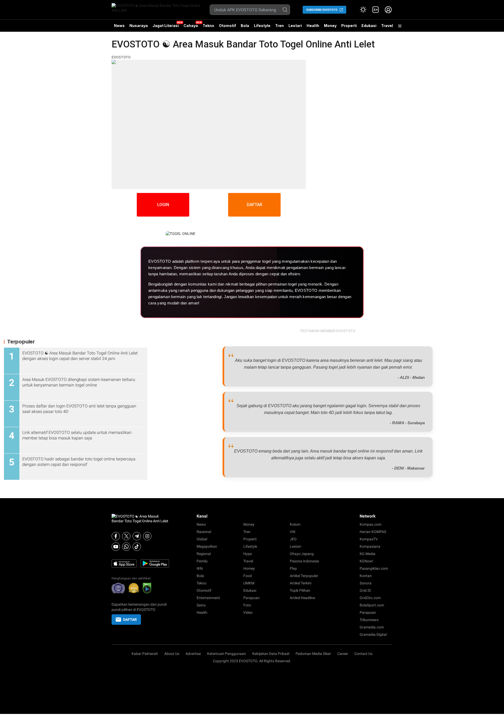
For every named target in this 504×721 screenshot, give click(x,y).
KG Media (367, 554)
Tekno (208, 25)
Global (202, 539)
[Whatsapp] (126, 546)
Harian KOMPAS (373, 532)
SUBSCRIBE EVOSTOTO (322, 10)
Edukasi (368, 25)
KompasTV (369, 539)
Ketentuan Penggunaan (226, 654)
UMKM (248, 583)
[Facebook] (116, 536)
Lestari (295, 27)
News (119, 25)
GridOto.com (370, 598)
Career (342, 654)
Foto (247, 605)
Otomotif (227, 25)
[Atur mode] (363, 10)
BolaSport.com (372, 605)
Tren (279, 25)
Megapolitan (207, 546)
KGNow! (366, 561)
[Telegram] (137, 536)
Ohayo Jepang (302, 554)
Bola (245, 25)
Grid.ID (365, 590)
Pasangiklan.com (374, 568)
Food (247, 576)
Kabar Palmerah (145, 654)
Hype (247, 554)
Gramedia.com (372, 627)
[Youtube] (116, 546)
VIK (293, 532)
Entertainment (208, 598)
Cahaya (190, 25)
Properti (349, 25)
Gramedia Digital (373, 634)
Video (248, 612)
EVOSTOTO (121, 57)
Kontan (366, 576)
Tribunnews (369, 620)
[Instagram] (147, 536)
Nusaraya (138, 25)
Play (293, 568)
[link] (375, 10)
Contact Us (363, 654)
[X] (126, 536)
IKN (200, 568)
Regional (204, 554)
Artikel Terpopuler (304, 576)
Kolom (295, 524)
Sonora (365, 583)
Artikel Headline (302, 598)
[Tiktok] (137, 546)
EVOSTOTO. (248, 661)
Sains (201, 605)
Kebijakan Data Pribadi (270, 654)
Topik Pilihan (300, 590)
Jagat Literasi (166, 25)
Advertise (193, 654)
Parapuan (251, 598)
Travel (387, 25)
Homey (249, 568)
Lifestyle (262, 25)
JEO (293, 539)
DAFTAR (254, 204)
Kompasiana (370, 546)
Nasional (204, 532)
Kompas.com (370, 524)
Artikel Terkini (300, 583)
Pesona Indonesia (304, 561)
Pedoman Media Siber (313, 654)
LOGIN (163, 204)
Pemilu (202, 561)
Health (313, 25)
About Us (171, 654)
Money (330, 25)
